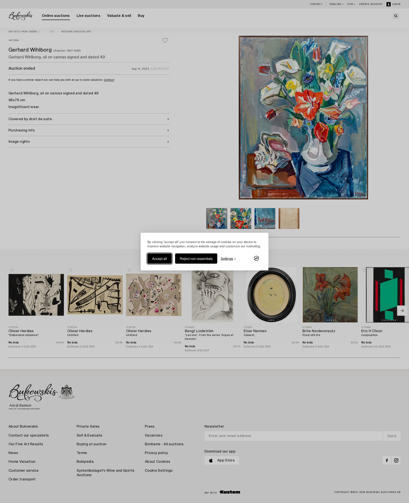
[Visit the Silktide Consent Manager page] (256, 258)
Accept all (159, 258)
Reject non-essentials (196, 258)
